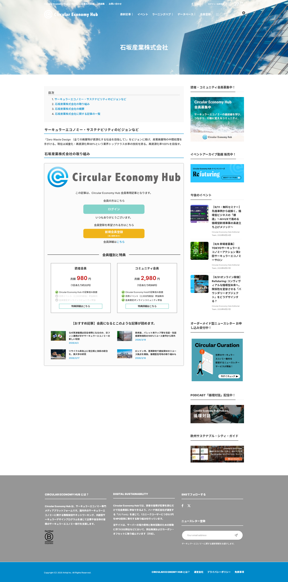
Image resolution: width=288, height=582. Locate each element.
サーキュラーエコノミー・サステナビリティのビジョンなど (90, 99)
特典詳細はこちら (80, 306)
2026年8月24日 (224, 235)
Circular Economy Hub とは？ (171, 572)
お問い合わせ (115, 3)
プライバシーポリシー (219, 572)
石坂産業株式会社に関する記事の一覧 (77, 114)
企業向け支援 (87, 3)
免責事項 (239, 572)
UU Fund (122, 514)
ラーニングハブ (161, 14)
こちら (121, 241)
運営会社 (198, 572)
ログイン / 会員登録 (216, 4)
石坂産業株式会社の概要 (69, 109)
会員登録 (205, 14)
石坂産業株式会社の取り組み (72, 104)
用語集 (101, 3)
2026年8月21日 (224, 268)
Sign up (236, 535)
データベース (185, 14)
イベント (143, 14)
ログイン (114, 209)
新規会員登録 (114, 233)
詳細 (150, 533)
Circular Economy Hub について (60, 3)
